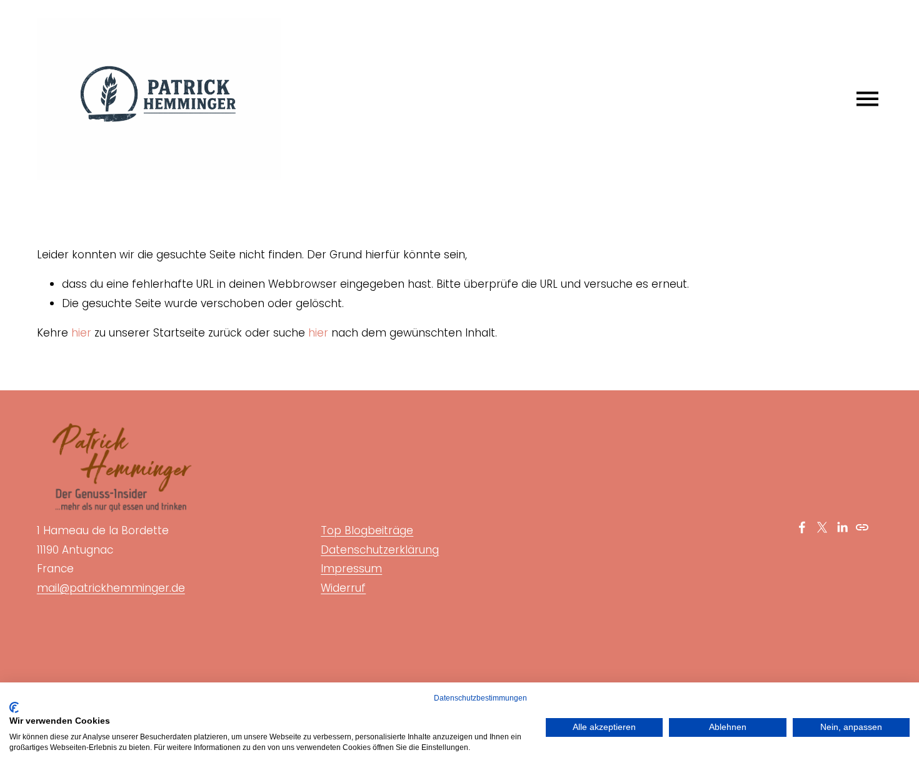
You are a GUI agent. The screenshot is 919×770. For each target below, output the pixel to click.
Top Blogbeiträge (367, 530)
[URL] (862, 527)
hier (81, 332)
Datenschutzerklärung (380, 549)
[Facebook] (802, 527)
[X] (822, 527)
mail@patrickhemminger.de (111, 587)
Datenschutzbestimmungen (480, 698)
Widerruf (343, 587)
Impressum (351, 568)
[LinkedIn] (842, 527)
